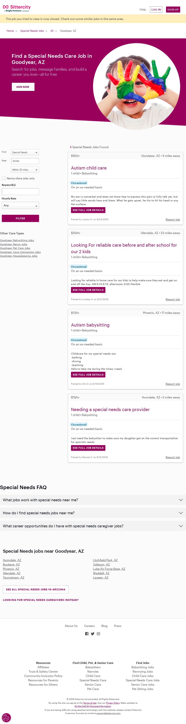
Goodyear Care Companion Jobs (20, 252)
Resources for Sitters (43, 684)
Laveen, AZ (100, 577)
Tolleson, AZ (101, 564)
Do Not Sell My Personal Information (93, 706)
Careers (89, 625)
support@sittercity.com (108, 713)
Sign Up (173, 9)
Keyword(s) (9, 184)
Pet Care (93, 688)
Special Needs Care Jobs (143, 680)
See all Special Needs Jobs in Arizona (35, 589)
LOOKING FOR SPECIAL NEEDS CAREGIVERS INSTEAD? (41, 599)
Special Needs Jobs (32, 30)
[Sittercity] (15, 8)
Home (10, 30)
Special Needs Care (93, 680)
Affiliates (43, 667)
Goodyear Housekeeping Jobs (18, 255)
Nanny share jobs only (21, 178)
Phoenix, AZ (11, 568)
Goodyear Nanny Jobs (13, 244)
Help (143, 9)
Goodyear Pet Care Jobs (15, 248)
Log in (156, 9)
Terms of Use (89, 703)
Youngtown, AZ (13, 577)
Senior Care (93, 684)
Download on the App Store (93, 648)
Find (4, 151)
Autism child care (89, 167)
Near (4, 160)
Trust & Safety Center (43, 671)
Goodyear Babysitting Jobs (17, 240)
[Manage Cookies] (6, 717)
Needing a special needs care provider (110, 409)
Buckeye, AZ (11, 564)
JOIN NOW (22, 86)
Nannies (93, 671)
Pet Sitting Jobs (142, 688)
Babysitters (93, 667)
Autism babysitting (90, 324)
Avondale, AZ (12, 560)
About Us (71, 625)
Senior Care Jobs (142, 684)
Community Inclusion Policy (43, 675)
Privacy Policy (113, 703)
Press (117, 625)
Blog (104, 625)
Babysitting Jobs (143, 667)
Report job (173, 219)
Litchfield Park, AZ (105, 560)
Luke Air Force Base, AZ (109, 568)
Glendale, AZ (12, 573)
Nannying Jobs (143, 671)
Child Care (93, 675)
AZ (52, 30)
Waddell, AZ (101, 573)
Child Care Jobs (142, 675)
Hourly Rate (9, 198)
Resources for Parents (43, 680)
